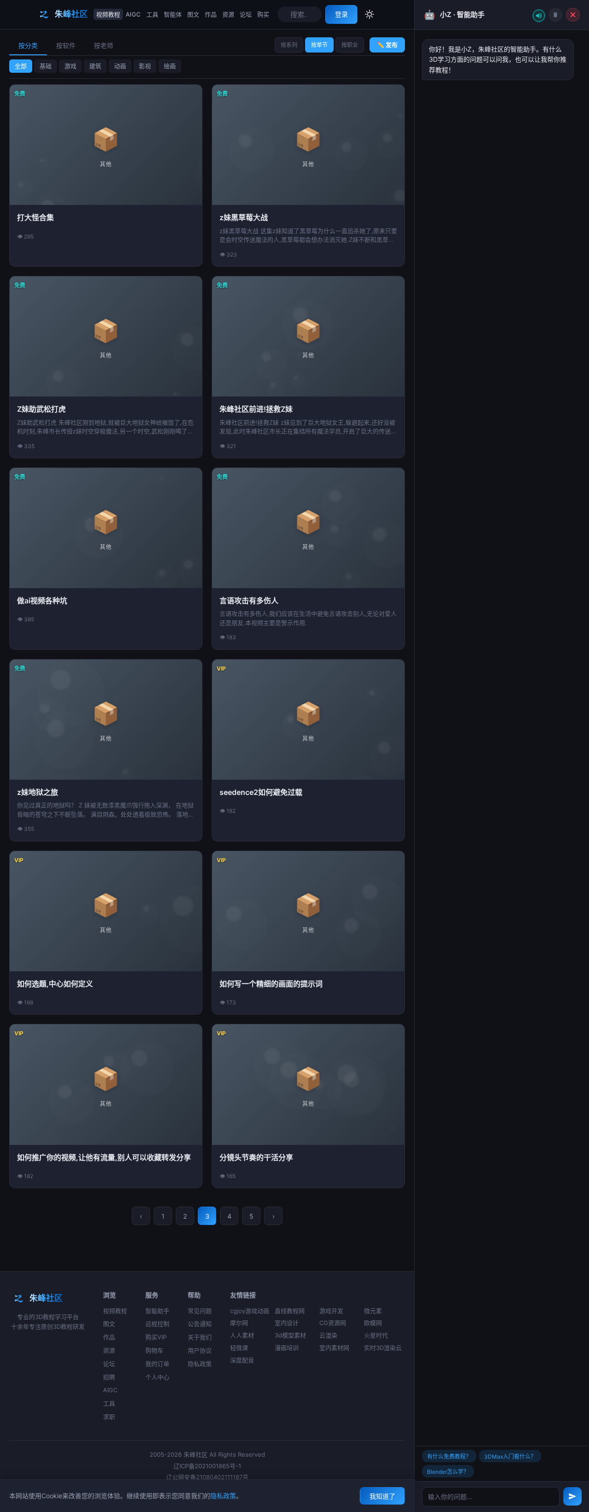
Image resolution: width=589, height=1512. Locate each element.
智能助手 (157, 1310)
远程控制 (157, 1323)
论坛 (246, 14)
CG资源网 (332, 1322)
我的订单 (157, 1363)
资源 (228, 14)
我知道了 (382, 1496)
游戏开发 (331, 1310)
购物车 (154, 1350)
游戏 (70, 66)
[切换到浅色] (369, 14)
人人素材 (242, 1335)
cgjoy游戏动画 (249, 1310)
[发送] (572, 1496)
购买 (263, 14)
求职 (109, 1416)
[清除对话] (555, 15)
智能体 (173, 14)
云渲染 (328, 1335)
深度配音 (242, 1360)
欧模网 (373, 1322)
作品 (211, 14)
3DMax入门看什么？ (510, 1456)
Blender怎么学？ (448, 1471)
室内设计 (287, 1322)
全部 (21, 66)
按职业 (349, 44)
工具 (152, 14)
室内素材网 (334, 1347)
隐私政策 (200, 1363)
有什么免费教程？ (449, 1456)
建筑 (95, 66)
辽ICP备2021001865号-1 (207, 1466)
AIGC (133, 14)
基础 (46, 66)
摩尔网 (239, 1322)
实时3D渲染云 (383, 1347)
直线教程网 (290, 1310)
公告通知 (200, 1323)
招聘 (109, 1377)
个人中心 (157, 1377)
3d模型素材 (290, 1335)
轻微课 (239, 1347)
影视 (145, 66)
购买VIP (156, 1337)
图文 (193, 14)
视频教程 (108, 14)
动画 (120, 66)
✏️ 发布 (387, 44)
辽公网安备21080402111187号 (207, 1477)
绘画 (170, 66)
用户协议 (200, 1350)
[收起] (573, 15)
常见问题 (200, 1310)
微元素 (373, 1310)
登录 (341, 14)
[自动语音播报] (539, 16)
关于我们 (200, 1337)
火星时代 (376, 1335)
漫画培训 (287, 1347)
